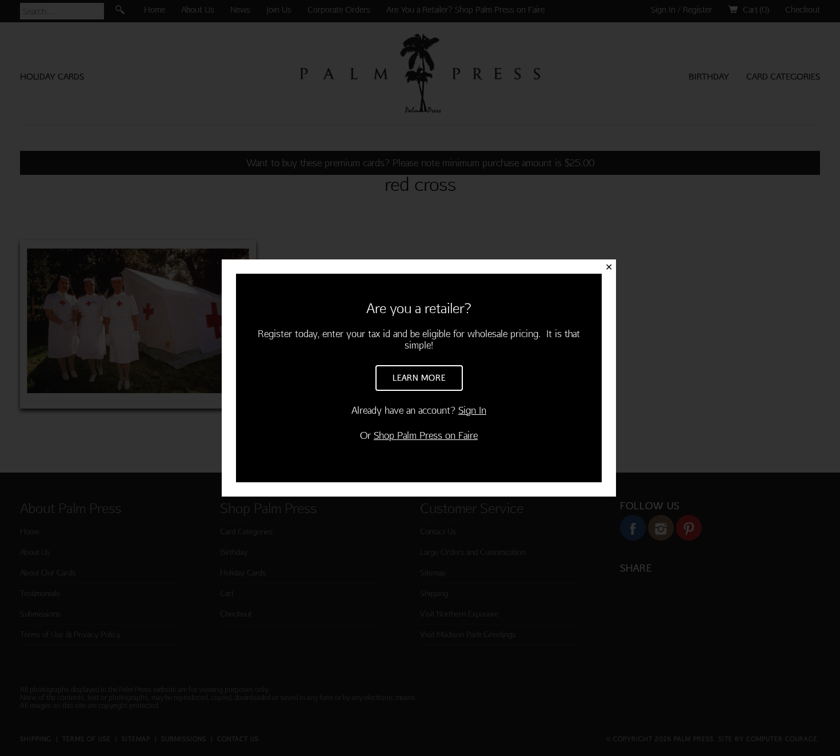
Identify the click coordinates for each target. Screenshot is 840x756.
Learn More (419, 378)
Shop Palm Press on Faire (426, 435)
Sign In (472, 410)
